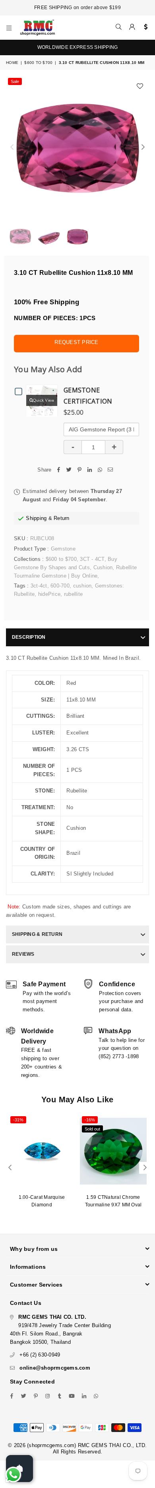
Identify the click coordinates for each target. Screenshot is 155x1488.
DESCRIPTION (29, 637)
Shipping (36, 518)
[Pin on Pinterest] (79, 470)
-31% (18, 1119)
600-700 (60, 586)
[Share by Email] (110, 470)
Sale (15, 81)
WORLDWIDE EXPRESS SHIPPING (77, 47)
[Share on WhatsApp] (100, 470)
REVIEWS (23, 954)
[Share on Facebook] (59, 470)
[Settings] (144, 27)
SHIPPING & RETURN (37, 934)
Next (143, 147)
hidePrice (49, 594)
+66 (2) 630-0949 (39, 1355)
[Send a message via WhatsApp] (13, 1474)
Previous (12, 147)
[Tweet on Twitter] (69, 470)
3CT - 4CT (92, 559)
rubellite (73, 594)
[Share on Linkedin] (90, 470)
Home (12, 62)
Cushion (103, 567)
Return (62, 518)
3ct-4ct (39, 586)
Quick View (43, 400)
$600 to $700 (38, 62)
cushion (82, 586)
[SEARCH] (119, 27)
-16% (90, 1119)
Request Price (76, 342)
